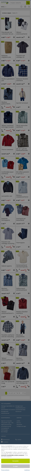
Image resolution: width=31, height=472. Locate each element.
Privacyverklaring (5, 470)
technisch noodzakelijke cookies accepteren (12, 455)
